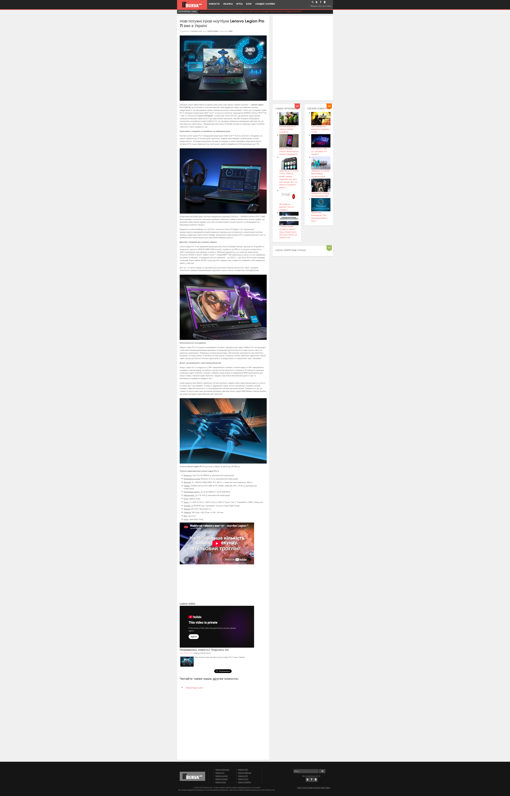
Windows (221, 11)
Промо (310, 787)
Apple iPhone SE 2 (294, 11)
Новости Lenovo (221, 776)
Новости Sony (220, 782)
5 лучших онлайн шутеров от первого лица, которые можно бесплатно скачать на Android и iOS (288, 231)
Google (239, 11)
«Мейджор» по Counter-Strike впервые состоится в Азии (320, 173)
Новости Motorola (244, 773)
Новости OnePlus (244, 782)
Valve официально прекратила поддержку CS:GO (320, 129)
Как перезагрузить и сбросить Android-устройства (287, 129)
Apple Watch (270, 11)
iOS (227, 11)
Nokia (233, 11)
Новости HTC (243, 769)
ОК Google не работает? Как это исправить (286, 207)
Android (208, 11)
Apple (202, 11)
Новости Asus (243, 779)
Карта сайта (325, 787)
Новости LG (219, 773)
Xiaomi (246, 11)
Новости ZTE (243, 776)
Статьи (304, 787)
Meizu (252, 11)
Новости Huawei (221, 779)
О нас (299, 787)
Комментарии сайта (194, 688)
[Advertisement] (223, 583)
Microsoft (260, 11)
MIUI (214, 11)
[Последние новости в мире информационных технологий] (192, 4)
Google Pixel (281, 11)
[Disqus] (223, 724)
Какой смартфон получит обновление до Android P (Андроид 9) (288, 151)
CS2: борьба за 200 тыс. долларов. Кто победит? (319, 151)
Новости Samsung (222, 769)
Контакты (316, 787)
